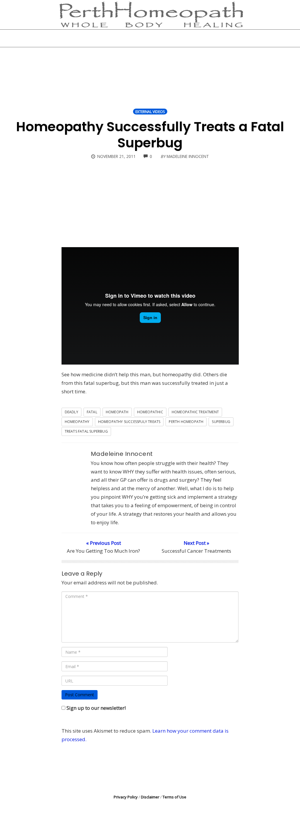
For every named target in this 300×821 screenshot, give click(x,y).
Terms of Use (174, 797)
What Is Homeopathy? (124, 38)
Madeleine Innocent (122, 454)
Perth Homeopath (186, 421)
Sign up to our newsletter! (96, 707)
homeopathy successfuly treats (129, 421)
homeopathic (150, 411)
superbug (221, 421)
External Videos (150, 111)
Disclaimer (150, 797)
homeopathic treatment (195, 411)
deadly (71, 411)
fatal (92, 411)
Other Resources (183, 38)
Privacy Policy (126, 797)
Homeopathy (77, 421)
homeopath (117, 411)
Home (78, 38)
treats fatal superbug (86, 431)
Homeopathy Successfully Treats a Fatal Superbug (150, 134)
